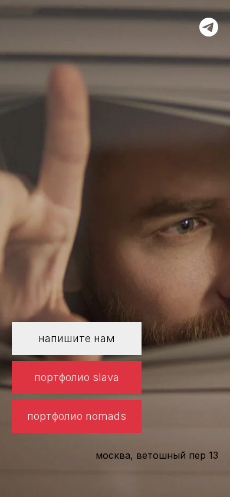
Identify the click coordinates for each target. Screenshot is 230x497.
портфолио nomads (76, 416)
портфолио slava (76, 377)
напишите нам (76, 338)
